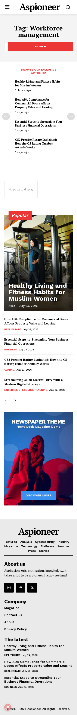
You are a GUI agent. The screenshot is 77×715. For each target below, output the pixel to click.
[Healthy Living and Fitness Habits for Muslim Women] (38, 263)
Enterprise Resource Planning (25, 389)
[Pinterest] (20, 588)
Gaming (9, 369)
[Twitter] (32, 588)
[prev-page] (6, 116)
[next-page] (71, 116)
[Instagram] (9, 588)
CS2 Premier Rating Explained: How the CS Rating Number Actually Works (36, 143)
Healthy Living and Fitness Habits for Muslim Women (38, 83)
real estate (12, 329)
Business (10, 349)
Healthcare (12, 655)
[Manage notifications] (7, 707)
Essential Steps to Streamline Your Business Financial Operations (38, 123)
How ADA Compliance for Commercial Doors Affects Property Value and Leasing (33, 103)
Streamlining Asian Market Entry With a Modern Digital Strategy (33, 382)
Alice (12, 306)
